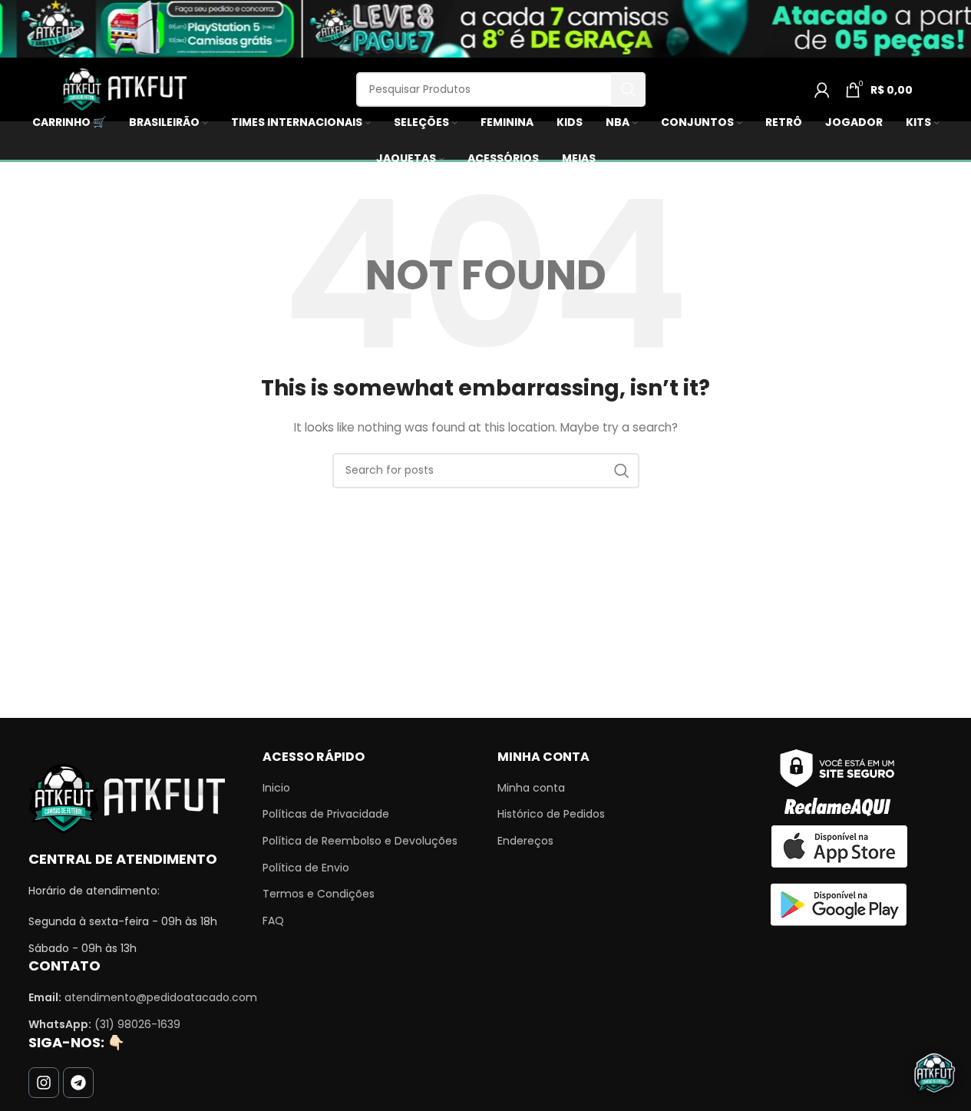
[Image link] (126, 797)
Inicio (276, 788)
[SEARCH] (628, 89)
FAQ (273, 921)
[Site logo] (123, 88)
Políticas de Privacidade (326, 814)
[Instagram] (43, 1082)
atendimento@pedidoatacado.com (160, 997)
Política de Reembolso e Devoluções (360, 841)
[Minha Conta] (822, 89)
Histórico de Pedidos (551, 814)
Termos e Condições (319, 894)
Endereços (525, 841)
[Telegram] (78, 1082)
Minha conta (531, 788)
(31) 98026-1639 (137, 1024)
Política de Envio (306, 868)
